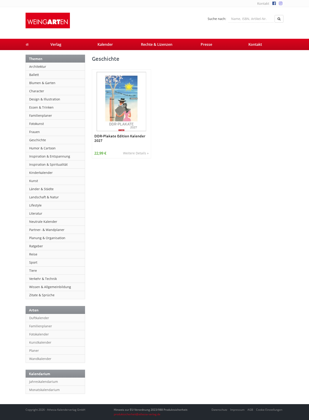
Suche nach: (217, 19)
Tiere (33, 270)
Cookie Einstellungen (269, 410)
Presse (206, 44)
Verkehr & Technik (43, 279)
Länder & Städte (41, 189)
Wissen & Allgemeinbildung (50, 287)
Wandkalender (40, 359)
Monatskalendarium (44, 390)
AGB (250, 410)
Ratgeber (36, 246)
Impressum (237, 410)
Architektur (37, 66)
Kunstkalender (40, 342)
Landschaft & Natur (44, 197)
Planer (34, 350)
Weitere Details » (136, 153)
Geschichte (37, 140)
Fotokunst (36, 123)
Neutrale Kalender (43, 221)
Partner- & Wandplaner (46, 230)
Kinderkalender (41, 172)
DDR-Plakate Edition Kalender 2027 (119, 138)
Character (36, 91)
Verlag (55, 44)
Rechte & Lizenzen (156, 44)
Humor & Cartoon (42, 148)
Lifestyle (35, 205)
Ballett (34, 75)
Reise (33, 254)
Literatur (35, 213)
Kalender (105, 44)
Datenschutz (219, 410)
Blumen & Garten (42, 83)
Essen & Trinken (41, 107)
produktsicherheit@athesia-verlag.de (137, 414)
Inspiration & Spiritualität (48, 164)
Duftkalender (39, 318)
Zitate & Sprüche (42, 295)
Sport (33, 262)
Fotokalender (39, 334)
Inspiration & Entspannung (49, 156)
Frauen (34, 132)
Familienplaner (40, 115)
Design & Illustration (44, 99)
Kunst (33, 181)
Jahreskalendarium (43, 381)
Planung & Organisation (47, 238)
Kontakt (263, 3)
